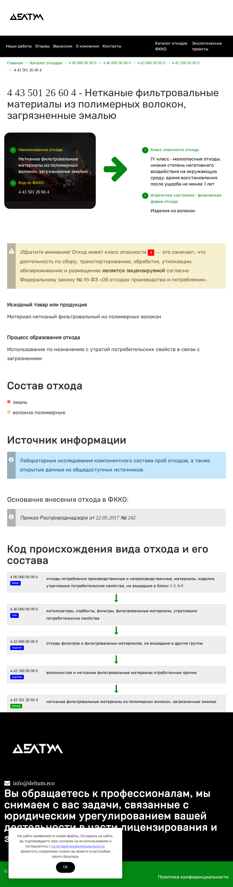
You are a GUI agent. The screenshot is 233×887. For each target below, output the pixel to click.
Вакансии (62, 46)
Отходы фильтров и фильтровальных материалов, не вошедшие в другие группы (124, 643)
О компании (87, 46)
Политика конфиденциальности (193, 876)
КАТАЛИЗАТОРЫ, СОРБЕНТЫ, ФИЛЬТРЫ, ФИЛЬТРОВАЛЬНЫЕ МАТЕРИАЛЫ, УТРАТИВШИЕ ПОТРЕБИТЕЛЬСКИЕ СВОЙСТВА (121, 614)
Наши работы (19, 46)
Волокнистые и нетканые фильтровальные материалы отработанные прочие (121, 673)
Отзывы (42, 46)
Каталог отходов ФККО (171, 46)
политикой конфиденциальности (78, 846)
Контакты (112, 46)
